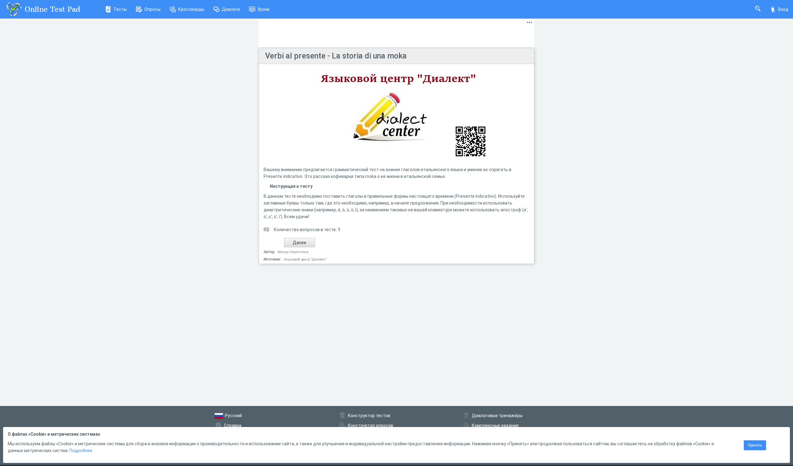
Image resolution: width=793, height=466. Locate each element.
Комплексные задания (495, 425)
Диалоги (231, 9)
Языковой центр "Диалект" (305, 259)
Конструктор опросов (370, 425)
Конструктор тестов (369, 415)
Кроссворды (191, 9)
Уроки (263, 9)
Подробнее (80, 450)
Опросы (152, 9)
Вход (783, 9)
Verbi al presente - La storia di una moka (336, 55)
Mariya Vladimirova (293, 252)
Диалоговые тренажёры (497, 415)
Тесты (120, 9)
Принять (755, 445)
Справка (232, 425)
